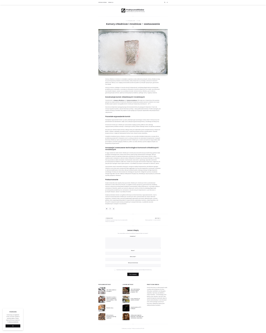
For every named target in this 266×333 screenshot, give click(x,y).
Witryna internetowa (133, 262)
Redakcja (110, 2)
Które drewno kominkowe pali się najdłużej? (111, 316)
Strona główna (102, 2)
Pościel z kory (109, 308)
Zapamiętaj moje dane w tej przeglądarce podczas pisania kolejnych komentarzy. (134, 269)
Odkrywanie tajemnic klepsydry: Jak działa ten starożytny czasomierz (137, 316)
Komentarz (133, 236)
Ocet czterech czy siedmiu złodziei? (135, 299)
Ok (13, 326)
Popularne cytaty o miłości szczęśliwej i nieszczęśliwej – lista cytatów (111, 299)
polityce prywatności (13, 322)
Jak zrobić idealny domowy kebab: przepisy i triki (135, 290)
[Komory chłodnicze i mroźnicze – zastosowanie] (133, 52)
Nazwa (133, 250)
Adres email (133, 256)
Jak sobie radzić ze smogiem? (111, 290)
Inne (139, 20)
